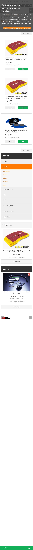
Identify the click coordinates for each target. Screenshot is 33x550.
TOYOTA (7, 156)
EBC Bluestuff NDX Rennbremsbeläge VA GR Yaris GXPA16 (16, 131)
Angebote (6, 269)
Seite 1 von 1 (27, 33)
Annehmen (27, 28)
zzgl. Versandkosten (15, 65)
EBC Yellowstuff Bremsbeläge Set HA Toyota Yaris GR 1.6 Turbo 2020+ (16, 97)
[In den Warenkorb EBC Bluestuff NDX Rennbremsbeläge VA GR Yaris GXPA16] (23, 141)
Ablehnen (19, 28)
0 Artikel (5, 548)
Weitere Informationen (9, 28)
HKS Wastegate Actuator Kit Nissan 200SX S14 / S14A (16, 293)
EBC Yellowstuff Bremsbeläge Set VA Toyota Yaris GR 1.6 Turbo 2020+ (16, 59)
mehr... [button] (10, 69)
